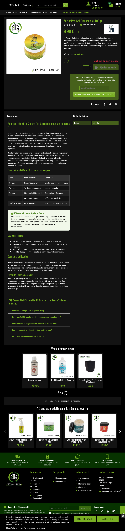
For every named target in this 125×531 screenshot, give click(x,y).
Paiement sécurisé (35, 485)
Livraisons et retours (36, 479)
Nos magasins (61, 478)
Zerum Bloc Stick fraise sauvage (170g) (104, 440)
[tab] (39, 310)
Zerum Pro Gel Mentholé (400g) (48, 440)
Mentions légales (85, 484)
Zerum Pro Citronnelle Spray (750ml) (20, 440)
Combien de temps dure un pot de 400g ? (28, 310)
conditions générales (69, 513)
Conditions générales (36, 491)
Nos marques (61, 481)
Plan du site (83, 487)
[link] (104, 104)
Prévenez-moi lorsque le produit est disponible (94, 94)
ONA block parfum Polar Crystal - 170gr (76, 440)
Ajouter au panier (108, 67)
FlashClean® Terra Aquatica (62, 379)
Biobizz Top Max (34, 379)
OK (65, 5)
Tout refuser (84, 518)
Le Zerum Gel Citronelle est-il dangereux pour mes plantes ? (36, 317)
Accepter (107, 518)
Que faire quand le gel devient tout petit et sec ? (32, 330)
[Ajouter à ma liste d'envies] (66, 60)
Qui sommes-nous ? (83, 479)
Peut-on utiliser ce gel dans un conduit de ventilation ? (34, 323)
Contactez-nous (85, 490)
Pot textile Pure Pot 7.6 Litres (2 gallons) (90, 381)
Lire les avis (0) (89, 24)
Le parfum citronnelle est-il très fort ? (28, 336)
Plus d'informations (14, 528)
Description (11, 116)
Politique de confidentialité (36, 497)
